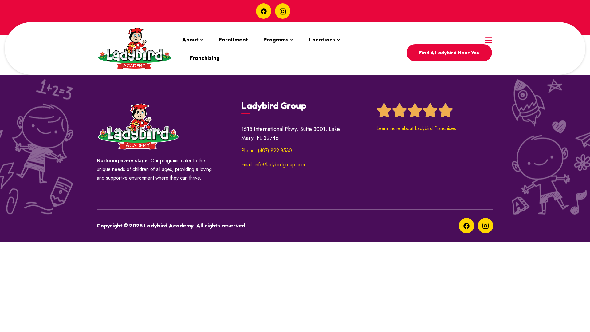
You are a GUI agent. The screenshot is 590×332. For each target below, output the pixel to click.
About (190, 39)
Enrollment (233, 39)
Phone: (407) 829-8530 (266, 150)
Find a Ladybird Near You (449, 52)
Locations (322, 39)
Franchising (204, 57)
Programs (276, 39)
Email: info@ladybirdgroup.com (273, 164)
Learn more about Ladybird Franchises (416, 128)
